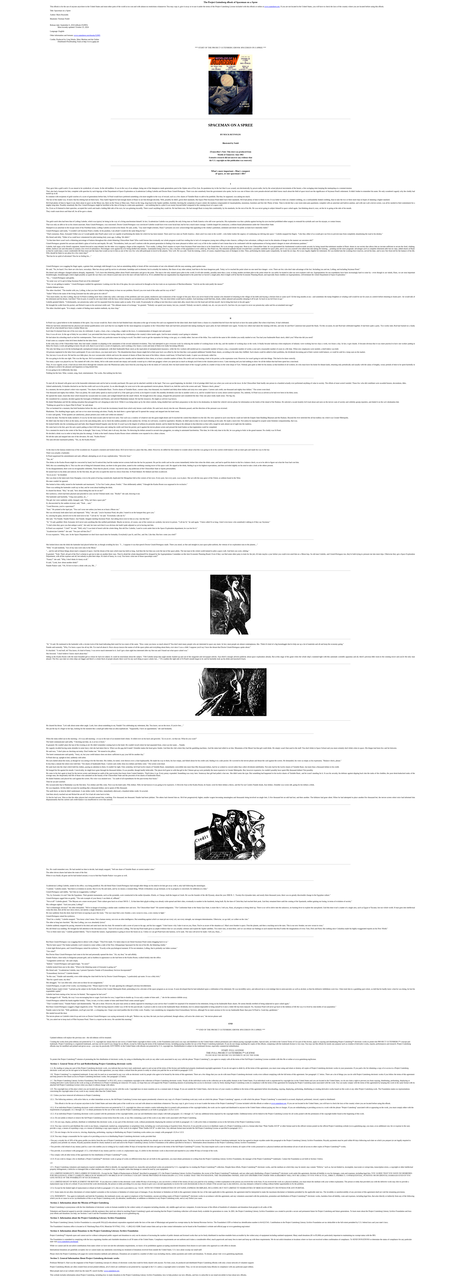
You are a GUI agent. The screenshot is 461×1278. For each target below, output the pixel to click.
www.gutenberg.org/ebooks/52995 (87, 35)
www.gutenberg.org (272, 7)
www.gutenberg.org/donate (67, 1242)
